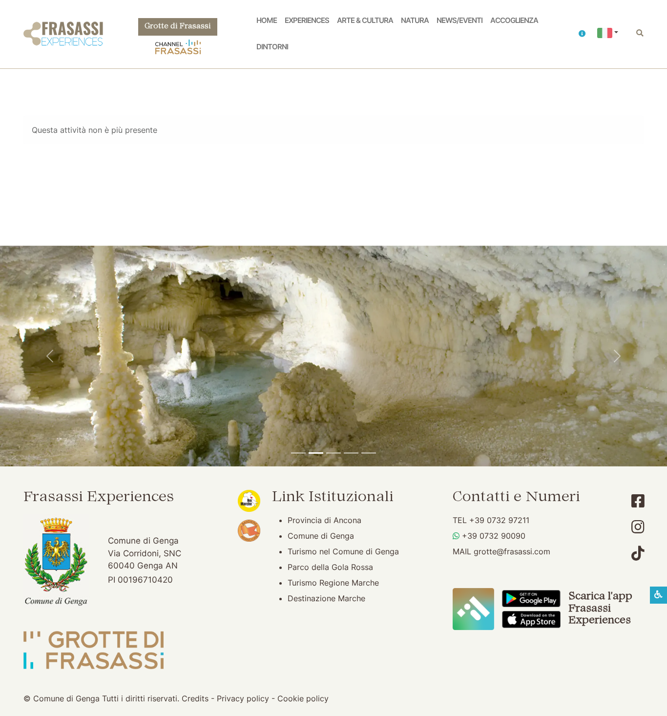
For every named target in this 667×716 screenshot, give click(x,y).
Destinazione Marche (326, 598)
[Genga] (368, 453)
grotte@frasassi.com (512, 551)
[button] (582, 34)
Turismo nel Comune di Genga (343, 551)
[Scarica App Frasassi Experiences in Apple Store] (531, 619)
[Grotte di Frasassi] (316, 453)
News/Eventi (459, 20)
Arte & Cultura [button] (365, 20)
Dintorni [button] (272, 46)
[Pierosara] (333, 453)
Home (266, 20)
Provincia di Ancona (324, 520)
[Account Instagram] (638, 527)
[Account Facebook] (638, 501)
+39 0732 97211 (499, 520)
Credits (195, 698)
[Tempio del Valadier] (298, 453)
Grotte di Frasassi (178, 26)
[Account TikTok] (638, 553)
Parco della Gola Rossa (330, 567)
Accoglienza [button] (514, 20)
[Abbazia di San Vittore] (351, 453)
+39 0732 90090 (493, 536)
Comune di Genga (321, 536)
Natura (415, 20)
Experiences (307, 20)
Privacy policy (243, 698)
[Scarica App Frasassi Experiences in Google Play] (531, 598)
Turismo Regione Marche (333, 583)
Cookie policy (303, 698)
